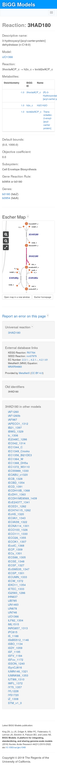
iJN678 (12, 608)
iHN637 (13, 596)
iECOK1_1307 (17, 541)
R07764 (31, 352)
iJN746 (12, 612)
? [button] (27, 216)
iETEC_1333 (16, 589)
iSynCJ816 (15, 667)
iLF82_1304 (15, 620)
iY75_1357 (15, 687)
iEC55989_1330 (18, 471)
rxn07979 (31, 356)
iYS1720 (13, 695)
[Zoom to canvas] (6, 247)
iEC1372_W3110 (19, 467)
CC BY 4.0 (37, 373)
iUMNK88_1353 (18, 675)
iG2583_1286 (16, 593)
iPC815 (12, 632)
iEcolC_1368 (16, 545)
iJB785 (12, 600)
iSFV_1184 (15, 655)
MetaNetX (24, 373)
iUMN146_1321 (18, 671)
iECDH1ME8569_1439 (22, 498)
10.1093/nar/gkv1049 (16, 747)
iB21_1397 (15, 427)
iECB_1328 (15, 479)
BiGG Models (18, 4)
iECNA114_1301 (18, 526)
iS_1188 (13, 636)
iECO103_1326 (18, 530)
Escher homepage (42, 297)
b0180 (6, 194)
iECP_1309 (15, 549)
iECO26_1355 (17, 538)
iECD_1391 (15, 486)
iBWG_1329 (15, 431)
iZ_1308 (13, 699)
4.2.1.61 (43, 359)
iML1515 (13, 624)
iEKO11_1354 (17, 585)
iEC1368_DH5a (18, 463)
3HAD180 (14, 332)
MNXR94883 (15, 366)
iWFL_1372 (15, 683)
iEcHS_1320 (16, 514)
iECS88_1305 (17, 557)
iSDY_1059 (15, 648)
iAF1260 (13, 412)
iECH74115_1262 (19, 510)
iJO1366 (7, 57)
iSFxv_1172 (15, 659)
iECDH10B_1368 (19, 490)
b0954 (6, 198)
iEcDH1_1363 (17, 494)
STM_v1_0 (15, 703)
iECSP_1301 (16, 573)
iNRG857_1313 (18, 628)
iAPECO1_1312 (18, 423)
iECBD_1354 (16, 482)
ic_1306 (13, 435)
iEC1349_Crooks (19, 451)
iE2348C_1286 (17, 439)
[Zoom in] (6, 234)
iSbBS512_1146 (18, 640)
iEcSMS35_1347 (18, 569)
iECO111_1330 (18, 534)
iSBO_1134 (15, 644)
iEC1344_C (15, 447)
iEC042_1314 (16, 443)
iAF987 (12, 419)
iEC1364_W (15, 459)
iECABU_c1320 (18, 474)
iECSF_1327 (16, 565)
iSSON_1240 (16, 663)
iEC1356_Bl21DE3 (20, 455)
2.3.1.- (25, 359)
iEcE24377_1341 (19, 502)
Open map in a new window (17, 297)
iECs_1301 (15, 553)
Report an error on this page (24, 315)
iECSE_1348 (16, 561)
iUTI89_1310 (16, 679)
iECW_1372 (15, 581)
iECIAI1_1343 (17, 518)
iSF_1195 (14, 652)
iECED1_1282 (17, 506)
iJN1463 (13, 604)
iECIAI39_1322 (17, 522)
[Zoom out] (6, 241)
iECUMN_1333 (17, 577)
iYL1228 (13, 691)
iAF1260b (14, 415)
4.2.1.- (34, 359)
